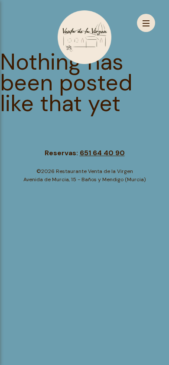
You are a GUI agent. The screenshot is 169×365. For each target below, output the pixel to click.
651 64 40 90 (102, 152)
